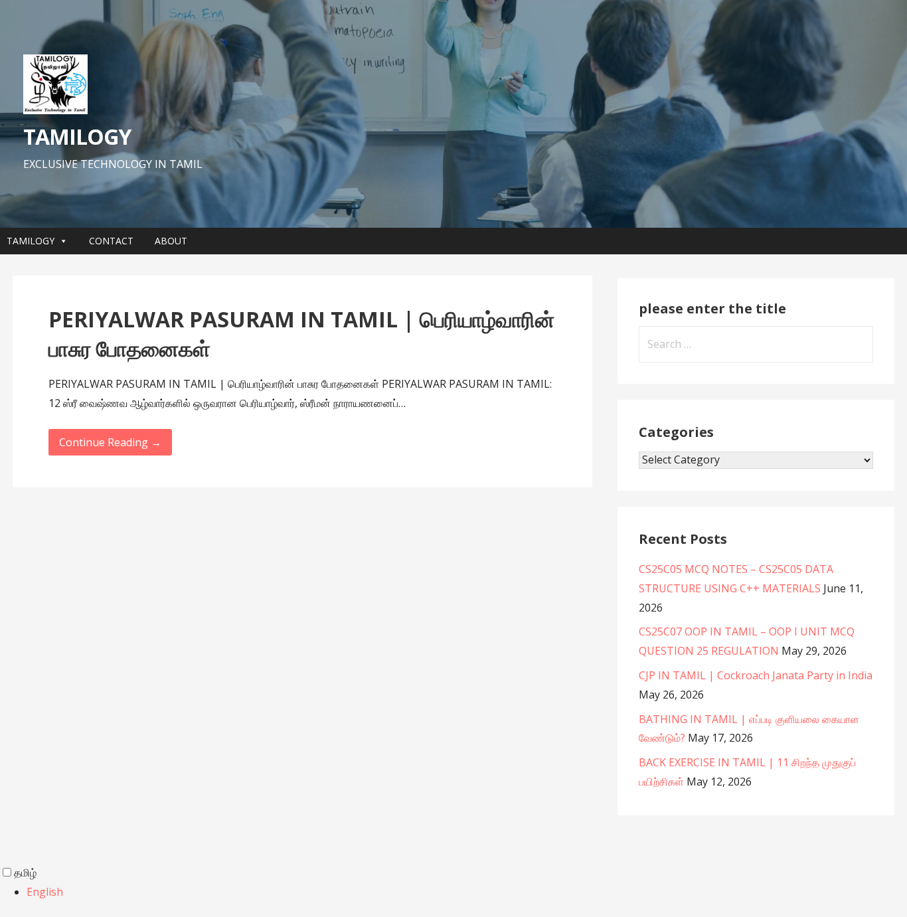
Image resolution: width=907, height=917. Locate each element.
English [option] (45, 891)
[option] (467, 892)
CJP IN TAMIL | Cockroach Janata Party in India (755, 675)
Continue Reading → (110, 442)
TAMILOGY (77, 136)
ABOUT (171, 240)
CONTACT (111, 240)
